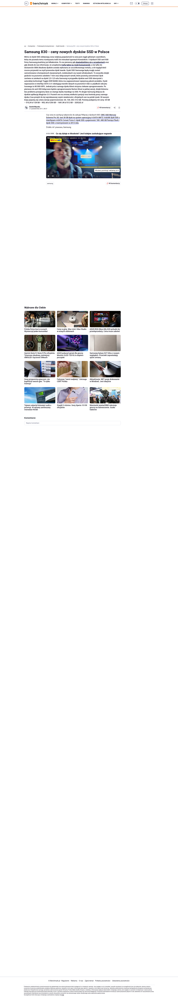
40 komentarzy (104, 108)
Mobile (54, 3)
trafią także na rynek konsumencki (75, 65)
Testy (77, 3)
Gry (115, 3)
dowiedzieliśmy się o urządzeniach (90, 62)
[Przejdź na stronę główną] (26, 5)
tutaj (62, 995)
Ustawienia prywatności (120, 981)
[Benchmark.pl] (40, 3)
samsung (50, 183)
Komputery (66, 3)
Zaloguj (145, 3)
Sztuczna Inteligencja (102, 3)
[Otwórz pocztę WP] (131, 3)
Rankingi (86, 3)
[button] (137, 3)
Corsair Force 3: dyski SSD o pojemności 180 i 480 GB (85, 120)
